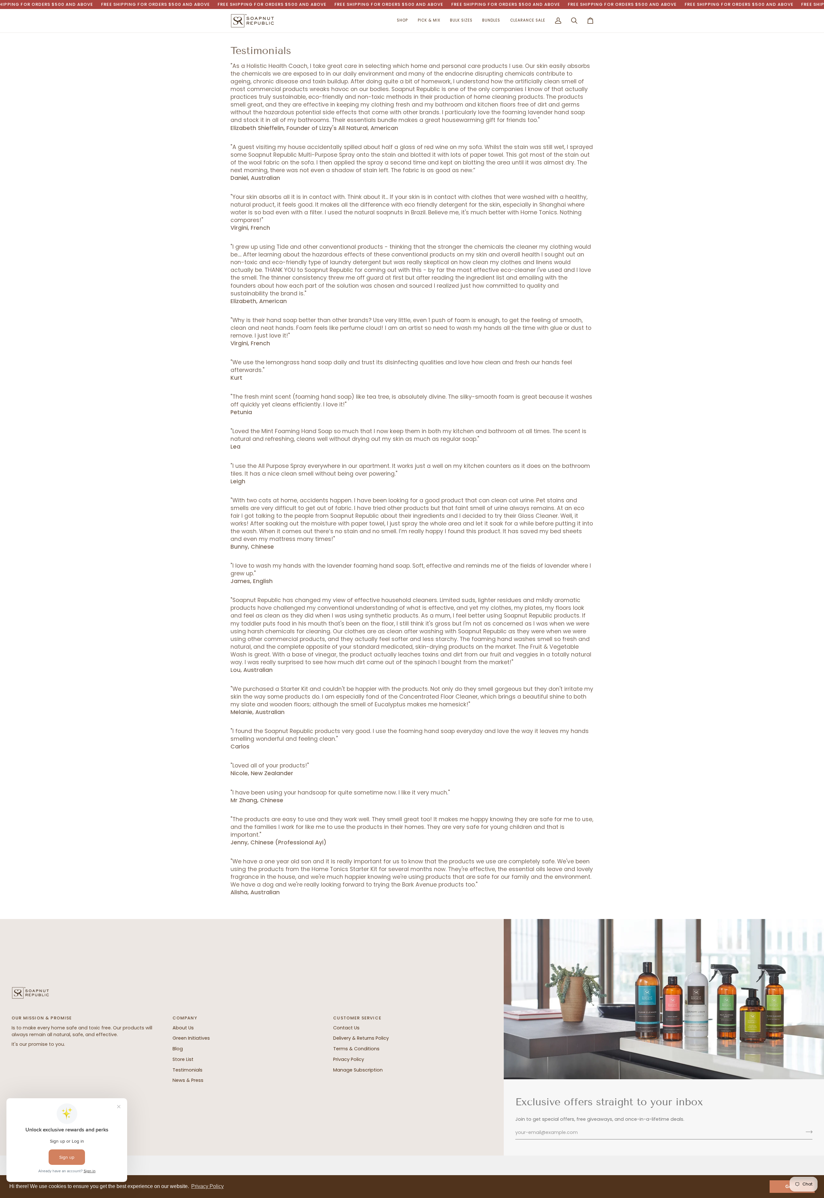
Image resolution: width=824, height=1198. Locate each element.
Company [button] (185, 1018)
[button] (402, 21)
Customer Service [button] (357, 1018)
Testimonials (187, 1070)
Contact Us (346, 1028)
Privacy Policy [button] (207, 1186)
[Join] (807, 1132)
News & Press (188, 1080)
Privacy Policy (348, 1059)
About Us (183, 1028)
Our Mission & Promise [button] (42, 1018)
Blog (178, 1048)
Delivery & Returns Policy (361, 1038)
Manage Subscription (358, 1070)
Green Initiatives (191, 1038)
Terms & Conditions (356, 1048)
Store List (183, 1059)
